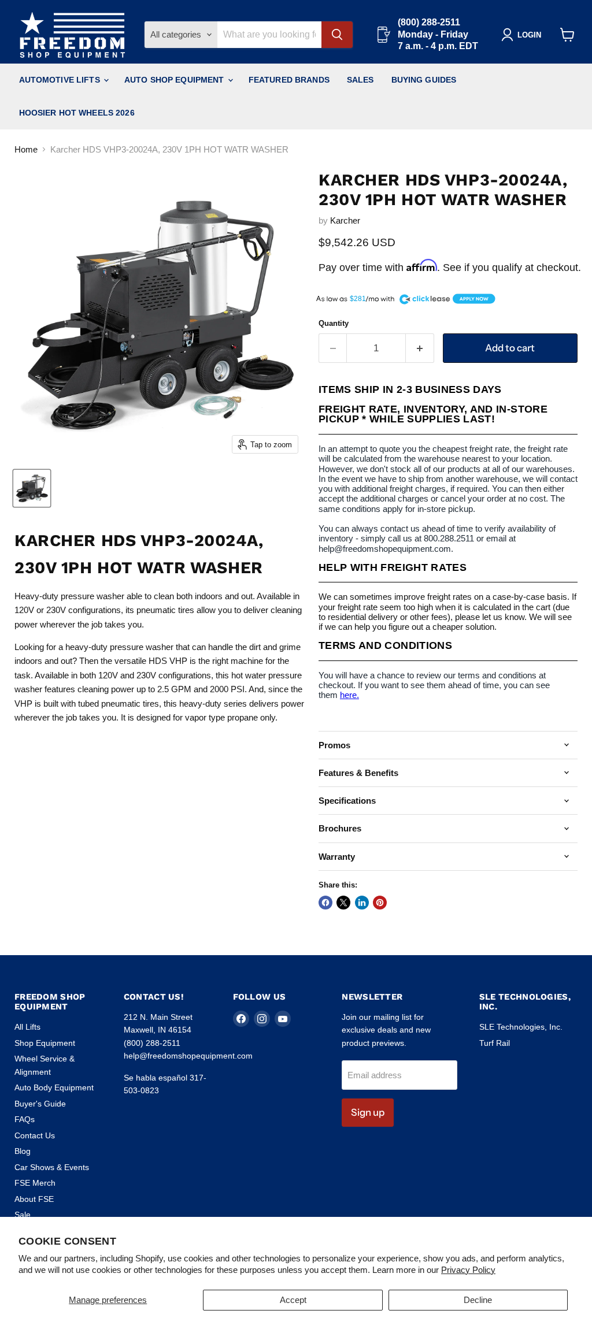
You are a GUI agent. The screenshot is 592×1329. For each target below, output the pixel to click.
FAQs (24, 1119)
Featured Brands (289, 79)
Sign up (367, 1112)
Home (26, 149)
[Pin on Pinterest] (380, 902)
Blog (22, 1151)
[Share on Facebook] (325, 902)
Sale (22, 1214)
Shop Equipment (44, 1043)
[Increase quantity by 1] (420, 348)
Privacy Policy (468, 1270)
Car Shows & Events (51, 1167)
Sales (360, 79)
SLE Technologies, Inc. (521, 1026)
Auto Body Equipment (54, 1087)
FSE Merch (35, 1182)
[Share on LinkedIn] (362, 902)
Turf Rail (494, 1043)
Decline (478, 1300)
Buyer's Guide (40, 1103)
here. (349, 695)
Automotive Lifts (60, 79)
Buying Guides (424, 79)
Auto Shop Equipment (175, 79)
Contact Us (34, 1135)
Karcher (345, 220)
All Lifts (27, 1026)
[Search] (337, 34)
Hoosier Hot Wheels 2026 (77, 112)
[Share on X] (343, 902)
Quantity (334, 323)
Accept (293, 1300)
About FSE (34, 1199)
